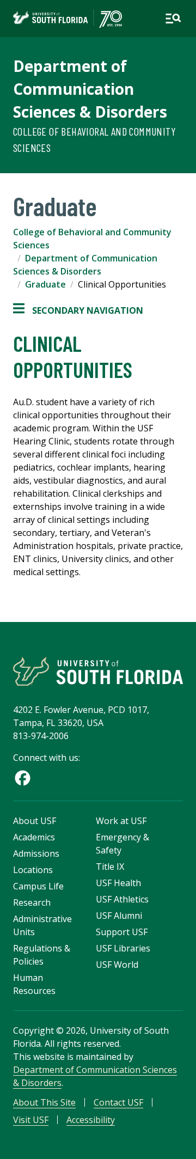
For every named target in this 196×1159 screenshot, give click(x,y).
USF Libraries (123, 948)
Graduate (45, 284)
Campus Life (38, 886)
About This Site (44, 1102)
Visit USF (30, 1120)
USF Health (118, 883)
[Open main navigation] (173, 18)
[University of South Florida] (98, 671)
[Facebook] (22, 778)
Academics (34, 837)
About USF (34, 821)
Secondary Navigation (78, 310)
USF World (117, 965)
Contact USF (118, 1102)
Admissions (36, 853)
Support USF (122, 932)
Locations (33, 870)
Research (32, 902)
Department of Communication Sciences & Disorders (90, 89)
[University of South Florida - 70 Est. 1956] (67, 18)
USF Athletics (122, 899)
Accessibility (90, 1120)
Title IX (110, 867)
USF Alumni (119, 916)
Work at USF (121, 821)
